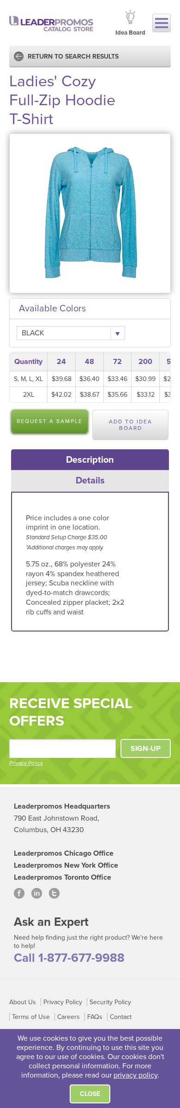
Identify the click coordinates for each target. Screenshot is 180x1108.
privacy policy (135, 1075)
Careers (68, 1017)
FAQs (94, 1017)
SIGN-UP (146, 748)
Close (90, 1094)
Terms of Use (31, 1017)
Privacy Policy (26, 763)
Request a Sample (50, 421)
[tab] (90, 460)
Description (90, 459)
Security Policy (110, 1002)
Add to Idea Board (130, 424)
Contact (121, 1017)
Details (90, 480)
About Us (22, 1002)
